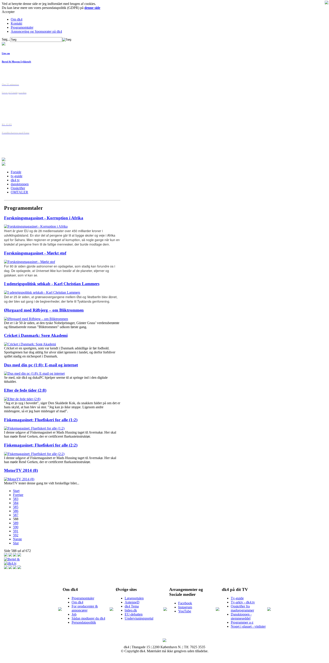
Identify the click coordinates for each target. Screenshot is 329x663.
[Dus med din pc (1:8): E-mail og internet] (34, 373)
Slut (16, 543)
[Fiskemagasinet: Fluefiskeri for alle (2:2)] (34, 454)
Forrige (18, 495)
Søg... (6, 39)
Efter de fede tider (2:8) (25, 390)
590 (15, 527)
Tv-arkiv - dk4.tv (243, 602)
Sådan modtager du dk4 (88, 618)
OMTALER (19, 192)
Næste (17, 539)
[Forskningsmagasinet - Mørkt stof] (29, 262)
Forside (16, 172)
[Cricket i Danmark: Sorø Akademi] (30, 344)
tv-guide (16, 176)
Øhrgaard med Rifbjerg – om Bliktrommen (44, 310)
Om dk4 (16, 19)
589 (15, 523)
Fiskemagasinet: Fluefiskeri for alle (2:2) (40, 445)
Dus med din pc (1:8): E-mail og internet (41, 365)
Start (16, 491)
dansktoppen (20, 184)
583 (15, 499)
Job (74, 614)
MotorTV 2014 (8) (21, 470)
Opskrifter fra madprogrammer (242, 608)
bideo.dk (131, 610)
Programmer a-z (242, 622)
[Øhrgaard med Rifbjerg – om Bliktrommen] (36, 319)
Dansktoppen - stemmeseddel (241, 616)
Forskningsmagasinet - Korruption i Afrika (43, 218)
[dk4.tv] (10, 563)
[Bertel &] (12, 559)
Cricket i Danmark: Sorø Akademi (36, 335)
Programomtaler (22, 27)
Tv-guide (237, 598)
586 (15, 511)
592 (15, 535)
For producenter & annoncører (85, 608)
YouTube (184, 611)
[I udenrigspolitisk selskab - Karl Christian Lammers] (42, 292)
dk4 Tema (132, 606)
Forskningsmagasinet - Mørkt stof (35, 253)
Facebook (185, 603)
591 (15, 531)
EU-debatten (134, 614)
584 (15, 503)
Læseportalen (134, 598)
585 (15, 507)
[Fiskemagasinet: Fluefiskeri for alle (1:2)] (34, 428)
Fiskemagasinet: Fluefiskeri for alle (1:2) (40, 419)
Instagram (185, 607)
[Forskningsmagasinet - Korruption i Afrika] (36, 226)
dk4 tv (15, 180)
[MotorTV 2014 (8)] (19, 479)
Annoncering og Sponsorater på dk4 (36, 31)
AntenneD (132, 602)
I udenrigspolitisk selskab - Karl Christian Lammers (51, 283)
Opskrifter (18, 188)
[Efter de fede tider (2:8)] (22, 399)
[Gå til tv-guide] (3, 164)
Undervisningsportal (139, 618)
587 (15, 515)
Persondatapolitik (84, 622)
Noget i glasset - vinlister (248, 626)
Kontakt (16, 23)
